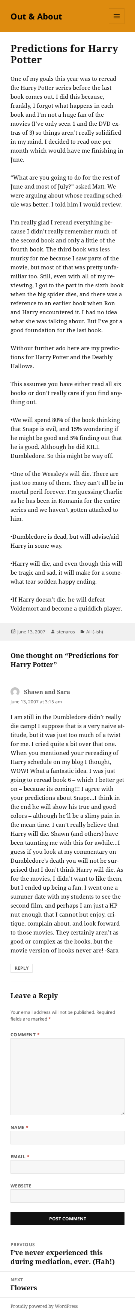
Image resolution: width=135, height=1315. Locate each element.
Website (21, 1186)
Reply (21, 968)
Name (19, 1127)
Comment (25, 1034)
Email (20, 1156)
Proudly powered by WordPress (44, 1306)
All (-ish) (94, 632)
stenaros (66, 632)
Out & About (36, 16)
